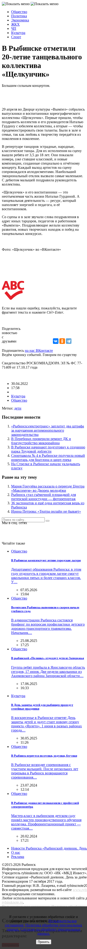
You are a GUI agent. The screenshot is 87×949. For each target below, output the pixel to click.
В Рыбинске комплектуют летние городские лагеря (46, 560)
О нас (15, 852)
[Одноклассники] (62, 341)
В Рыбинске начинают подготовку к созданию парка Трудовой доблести (48, 449)
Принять (43, 942)
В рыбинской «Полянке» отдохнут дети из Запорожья (47, 658)
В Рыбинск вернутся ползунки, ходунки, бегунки (44, 755)
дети (17, 408)
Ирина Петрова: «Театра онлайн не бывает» (46, 511)
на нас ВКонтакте (39, 350)
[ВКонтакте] (55, 341)
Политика (19, 16)
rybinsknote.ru (12, 902)
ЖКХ (15, 24)
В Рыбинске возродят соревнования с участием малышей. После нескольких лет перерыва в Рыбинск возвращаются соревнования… (44, 771)
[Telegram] (68, 341)
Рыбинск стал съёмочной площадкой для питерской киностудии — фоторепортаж (43, 497)
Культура (18, 33)
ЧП (13, 29)
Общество (19, 12)
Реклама (17, 857)
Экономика (20, 20)
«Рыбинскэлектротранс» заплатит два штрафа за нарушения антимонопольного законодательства (47, 430)
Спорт (16, 37)
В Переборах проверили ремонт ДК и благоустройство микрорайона (41, 441)
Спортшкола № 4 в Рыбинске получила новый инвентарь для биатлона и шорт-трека (48, 458)
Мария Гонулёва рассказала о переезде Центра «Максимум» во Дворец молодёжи (47, 488)
